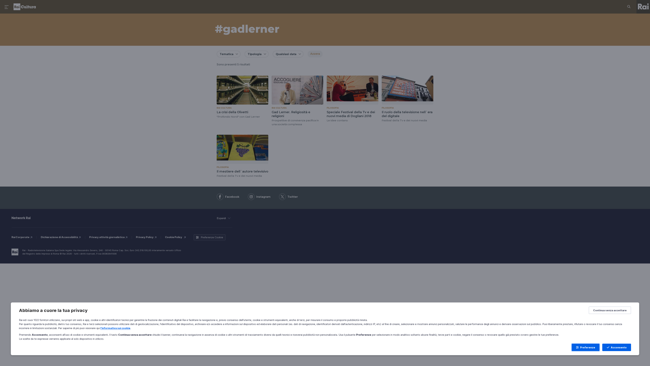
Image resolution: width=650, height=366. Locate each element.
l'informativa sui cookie (115, 328)
